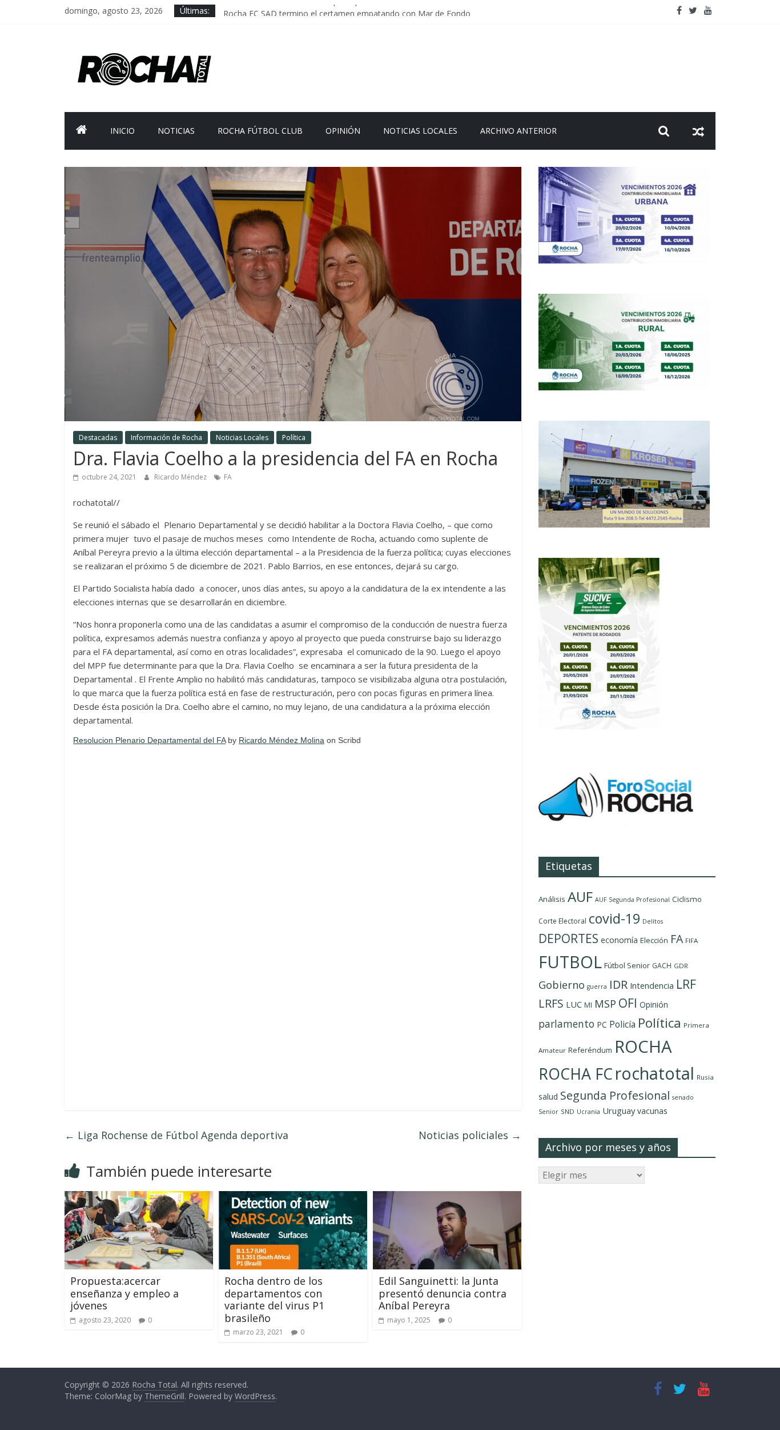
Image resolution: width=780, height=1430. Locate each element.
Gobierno (561, 984)
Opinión (342, 130)
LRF (686, 984)
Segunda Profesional (615, 1095)
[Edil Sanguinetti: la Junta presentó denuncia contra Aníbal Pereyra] (447, 1198)
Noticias (176, 130)
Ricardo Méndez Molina (281, 740)
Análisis (551, 899)
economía (619, 939)
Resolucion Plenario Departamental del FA (149, 740)
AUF (580, 896)
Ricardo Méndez (181, 477)
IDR (618, 984)
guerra (597, 986)
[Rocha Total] (82, 131)
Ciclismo (687, 899)
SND (567, 1111)
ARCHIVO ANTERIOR (518, 130)
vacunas (652, 1110)
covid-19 (614, 918)
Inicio (122, 130)
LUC (574, 1004)
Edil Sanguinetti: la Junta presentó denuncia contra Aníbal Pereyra (442, 1293)
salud (548, 1096)
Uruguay (618, 1110)
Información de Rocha (166, 437)
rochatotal (654, 1073)
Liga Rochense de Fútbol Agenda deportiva (176, 1135)
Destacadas (98, 437)
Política (293, 437)
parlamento (566, 1023)
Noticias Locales (420, 130)
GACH (662, 965)
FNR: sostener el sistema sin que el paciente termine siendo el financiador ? (362, 10)
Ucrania (588, 1112)
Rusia (705, 1077)
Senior (548, 1112)
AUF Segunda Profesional (632, 900)
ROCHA (643, 1046)
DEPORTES (568, 938)
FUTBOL (570, 961)
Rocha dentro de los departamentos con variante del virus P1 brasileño (274, 1299)
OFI (627, 1003)
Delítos (652, 921)
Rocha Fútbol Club (260, 130)
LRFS (551, 1003)
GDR (681, 965)
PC (602, 1024)
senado (683, 1097)
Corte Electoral (562, 921)
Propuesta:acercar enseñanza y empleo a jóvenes (124, 1293)
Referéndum (590, 1050)
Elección (654, 940)
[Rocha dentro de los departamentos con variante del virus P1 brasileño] (293, 1198)
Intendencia (652, 985)
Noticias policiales (470, 1135)
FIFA (691, 940)
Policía (622, 1024)
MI (588, 1005)
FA (228, 477)
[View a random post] (698, 131)
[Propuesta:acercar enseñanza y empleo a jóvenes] (139, 1198)
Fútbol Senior (627, 965)
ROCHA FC (575, 1073)
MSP (605, 1003)
